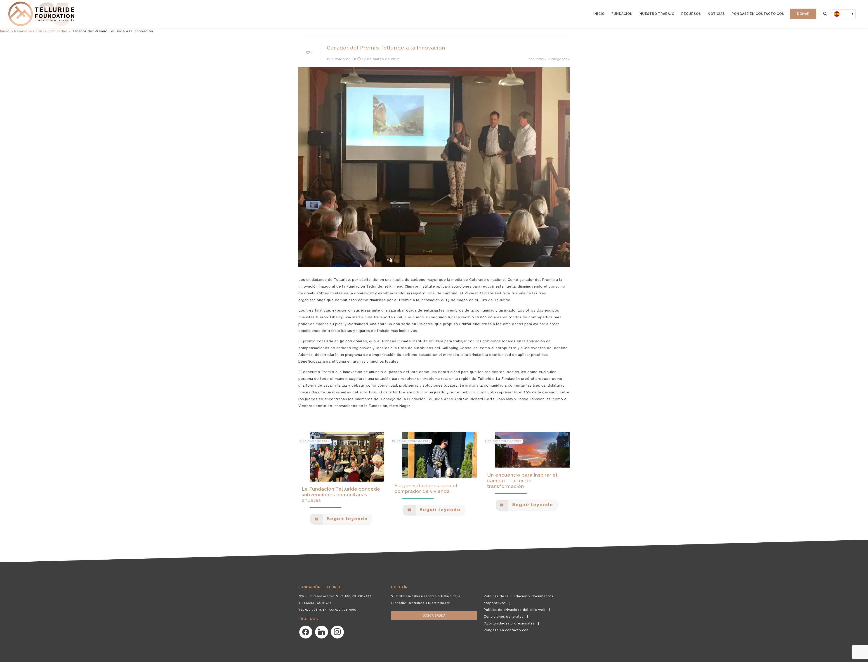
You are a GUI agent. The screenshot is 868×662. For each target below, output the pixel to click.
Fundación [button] (622, 14)
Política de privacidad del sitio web (515, 610)
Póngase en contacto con (758, 14)
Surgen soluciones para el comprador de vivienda (426, 488)
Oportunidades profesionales (509, 623)
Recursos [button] (691, 14)
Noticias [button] (716, 14)
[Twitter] (321, 631)
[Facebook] (305, 631)
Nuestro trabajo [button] (657, 14)
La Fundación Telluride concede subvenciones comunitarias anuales (341, 494)
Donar (803, 14)
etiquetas (535, 59)
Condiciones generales (504, 616)
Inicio (599, 14)
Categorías (558, 59)
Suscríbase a (434, 615)
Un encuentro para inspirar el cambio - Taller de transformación (522, 480)
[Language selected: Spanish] (844, 13)
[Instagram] (337, 631)
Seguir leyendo (346, 518)
